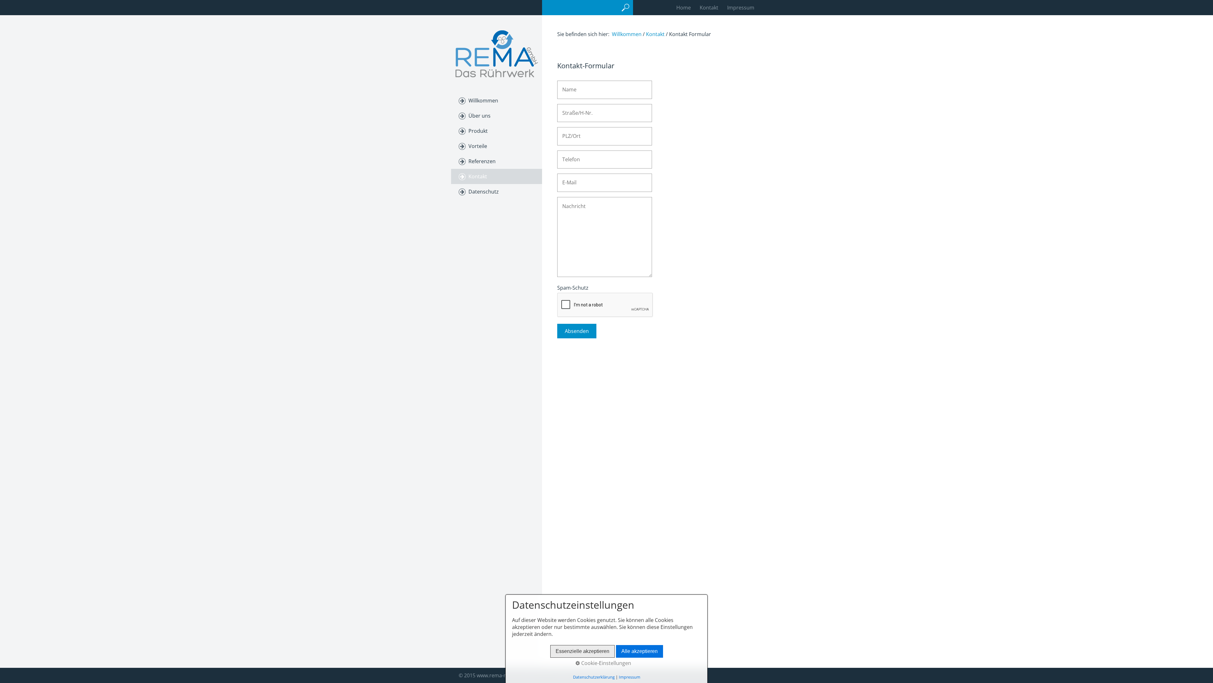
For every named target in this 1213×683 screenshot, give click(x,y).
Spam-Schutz (572, 287)
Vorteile (477, 146)
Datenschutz (483, 191)
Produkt (478, 130)
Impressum (740, 7)
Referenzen (482, 161)
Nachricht (571, 202)
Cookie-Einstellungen (605, 663)
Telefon (569, 156)
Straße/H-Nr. (574, 109)
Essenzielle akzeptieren (582, 651)
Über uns (479, 115)
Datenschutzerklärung (594, 677)
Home (683, 7)
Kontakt (709, 7)
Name (567, 86)
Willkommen (483, 100)
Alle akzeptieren (639, 651)
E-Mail (567, 179)
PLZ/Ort (569, 132)
